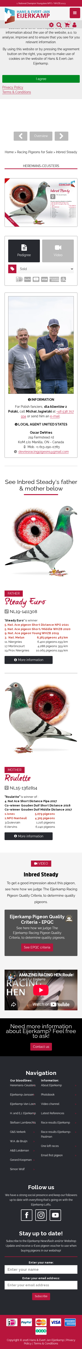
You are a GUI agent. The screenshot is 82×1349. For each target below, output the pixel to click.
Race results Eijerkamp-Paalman (56, 1134)
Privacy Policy (12, 87)
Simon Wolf (17, 1169)
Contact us (41, 1047)
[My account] (74, 25)
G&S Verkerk (18, 1132)
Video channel (50, 1104)
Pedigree (24, 255)
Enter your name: (41, 1262)
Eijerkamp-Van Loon (23, 1104)
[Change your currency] (51, 25)
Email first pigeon (52, 1155)
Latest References (52, 1113)
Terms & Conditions (16, 92)
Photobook (47, 1094)
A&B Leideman (19, 1150)
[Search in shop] (59, 25)
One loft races (50, 1146)
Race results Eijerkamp (55, 1122)
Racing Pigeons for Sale (35, 152)
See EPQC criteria (37, 947)
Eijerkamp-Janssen (22, 1094)
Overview (41, 136)
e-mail (55, 416)
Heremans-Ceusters (23, 1085)
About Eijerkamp (51, 1085)
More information (30, 660)
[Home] (27, 15)
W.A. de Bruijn (18, 1141)
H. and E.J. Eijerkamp (23, 1113)
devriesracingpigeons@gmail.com (43, 451)
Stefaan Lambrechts (23, 1122)
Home (9, 152)
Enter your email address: (41, 1278)
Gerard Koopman (21, 1159)
